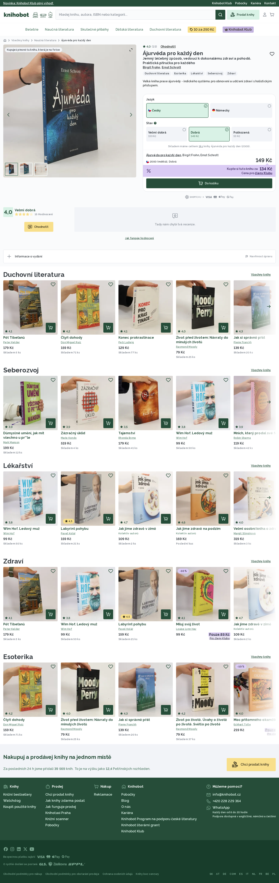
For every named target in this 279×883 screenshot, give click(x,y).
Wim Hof (181, 437)
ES (241, 874)
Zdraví (13, 561)
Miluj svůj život (188, 624)
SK (211, 874)
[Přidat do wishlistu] (272, 54)
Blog (125, 801)
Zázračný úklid (73, 433)
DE (225, 874)
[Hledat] (220, 15)
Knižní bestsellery (17, 794)
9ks (201, 146)
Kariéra (127, 813)
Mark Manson (11, 442)
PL (274, 874)
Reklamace (103, 794)
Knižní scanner (57, 819)
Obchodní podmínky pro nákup (22, 874)
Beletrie (31, 29)
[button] (69, 111)
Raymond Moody (186, 346)
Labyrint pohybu (75, 529)
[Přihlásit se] (264, 14)
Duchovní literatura (165, 29)
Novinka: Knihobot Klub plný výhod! (28, 3)
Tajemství (126, 433)
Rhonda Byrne (127, 437)
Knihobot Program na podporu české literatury (159, 819)
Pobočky (52, 825)
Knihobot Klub (132, 831)
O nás (126, 807)
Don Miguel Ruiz (71, 342)
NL (254, 874)
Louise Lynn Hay (186, 629)
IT (247, 874)
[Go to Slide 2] (26, 169)
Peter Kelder (11, 342)
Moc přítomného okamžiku (256, 720)
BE (267, 874)
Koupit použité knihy (19, 807)
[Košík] (272, 14)
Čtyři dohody (71, 338)
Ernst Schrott (171, 67)
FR (260, 874)
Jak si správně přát (249, 338)
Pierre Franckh (127, 724)
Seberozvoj (21, 370)
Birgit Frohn (151, 67)
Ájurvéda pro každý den (226, 146)
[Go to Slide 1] (11, 169)
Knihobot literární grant (140, 825)
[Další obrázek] (131, 114)
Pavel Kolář (68, 533)
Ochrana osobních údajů (118, 874)
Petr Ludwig (126, 342)
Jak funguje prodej (60, 807)
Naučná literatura (59, 29)
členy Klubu (263, 173)
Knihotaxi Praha (58, 813)
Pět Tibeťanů (14, 338)
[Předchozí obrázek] (8, 114)
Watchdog (12, 801)
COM (233, 874)
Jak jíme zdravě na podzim (198, 529)
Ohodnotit (168, 46)
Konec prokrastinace (136, 338)
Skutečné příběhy (94, 29)
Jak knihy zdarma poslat (65, 801)
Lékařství (18, 465)
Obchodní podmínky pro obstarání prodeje (72, 874)
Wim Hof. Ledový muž (194, 433)
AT (218, 874)
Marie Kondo (69, 437)
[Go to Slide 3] (40, 169)
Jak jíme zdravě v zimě (137, 529)
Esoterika (18, 656)
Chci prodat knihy (59, 794)
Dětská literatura (129, 29)
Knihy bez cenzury (147, 874)
